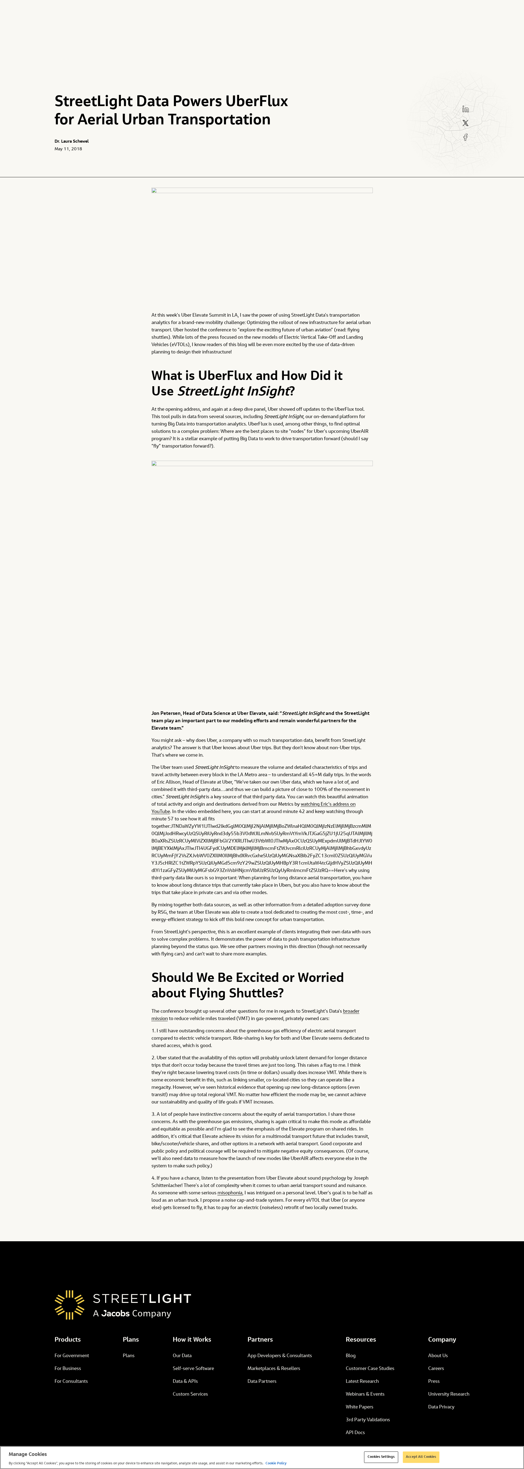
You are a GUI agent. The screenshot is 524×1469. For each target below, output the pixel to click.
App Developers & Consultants (280, 1356)
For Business (68, 1368)
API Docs (355, 1433)
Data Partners (262, 1381)
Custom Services (190, 1394)
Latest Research (362, 1381)
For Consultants (71, 1381)
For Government (72, 1356)
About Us (438, 1356)
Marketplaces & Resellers (274, 1368)
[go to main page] (123, 1305)
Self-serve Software (193, 1368)
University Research (448, 1394)
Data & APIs (185, 1381)
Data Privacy (441, 1407)
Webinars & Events (365, 1394)
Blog (351, 1356)
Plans (129, 1356)
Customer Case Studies (370, 1368)
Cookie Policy (276, 1463)
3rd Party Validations (368, 1420)
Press (434, 1381)
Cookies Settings (381, 1457)
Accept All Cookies (421, 1457)
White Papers (359, 1407)
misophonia (230, 1193)
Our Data (182, 1356)
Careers (436, 1368)
